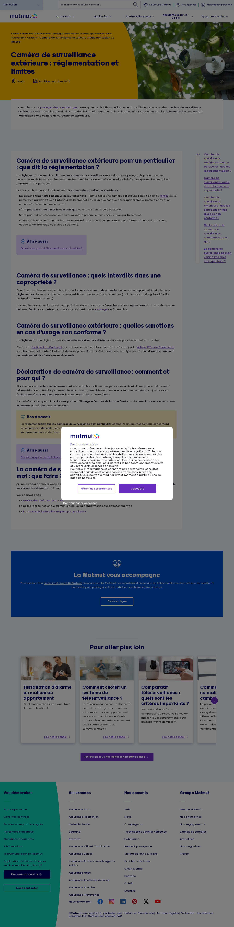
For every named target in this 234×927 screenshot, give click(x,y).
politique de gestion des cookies (100, 472)
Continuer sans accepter (80, 503)
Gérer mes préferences (96, 488)
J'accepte (137, 488)
